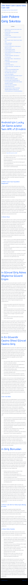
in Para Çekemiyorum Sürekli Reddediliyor (13, 91)
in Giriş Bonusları (8, 44)
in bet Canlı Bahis (8, 43)
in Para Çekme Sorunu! (9, 86)
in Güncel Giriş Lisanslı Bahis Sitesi (12, 69)
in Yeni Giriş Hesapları (9, 74)
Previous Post (4, 580)
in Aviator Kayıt (8, 35)
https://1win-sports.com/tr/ (11, 152)
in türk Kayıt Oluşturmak (10, 77)
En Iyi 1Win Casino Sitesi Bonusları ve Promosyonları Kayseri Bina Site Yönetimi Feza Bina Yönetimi (13, 82)
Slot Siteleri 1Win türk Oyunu (10, 72)
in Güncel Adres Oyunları (10, 49)
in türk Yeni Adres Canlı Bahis (11, 84)
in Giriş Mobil (7, 63)
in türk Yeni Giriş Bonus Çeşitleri (11, 78)
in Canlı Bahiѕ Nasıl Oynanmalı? (11, 61)
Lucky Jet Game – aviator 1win (11, 71)
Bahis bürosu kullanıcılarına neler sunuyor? (13, 75)
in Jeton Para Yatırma (9, 64)
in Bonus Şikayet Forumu (10, 50)
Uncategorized (5, 10)
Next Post (24, 580)
